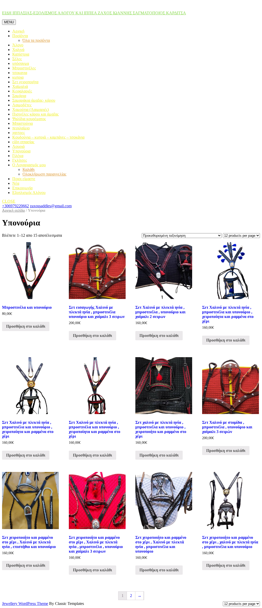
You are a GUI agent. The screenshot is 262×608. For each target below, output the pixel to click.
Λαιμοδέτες (21, 105)
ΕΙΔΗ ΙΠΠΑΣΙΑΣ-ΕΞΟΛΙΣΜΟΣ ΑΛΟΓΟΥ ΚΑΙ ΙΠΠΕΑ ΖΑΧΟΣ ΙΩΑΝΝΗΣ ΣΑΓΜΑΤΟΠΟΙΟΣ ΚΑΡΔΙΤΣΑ (94, 13)
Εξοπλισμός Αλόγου (29, 192)
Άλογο (17, 45)
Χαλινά (18, 49)
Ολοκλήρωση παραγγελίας (44, 174)
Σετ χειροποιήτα (25, 82)
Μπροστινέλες (24, 68)
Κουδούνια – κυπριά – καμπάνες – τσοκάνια (48, 137)
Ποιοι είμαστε (23, 179)
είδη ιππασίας (23, 142)
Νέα (15, 183)
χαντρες (18, 132)
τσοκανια (19, 72)
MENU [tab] (9, 22)
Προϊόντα (20, 36)
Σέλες (17, 59)
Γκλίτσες (19, 160)
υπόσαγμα (20, 63)
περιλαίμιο (21, 128)
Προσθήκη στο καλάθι (25, 326)
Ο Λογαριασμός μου (29, 165)
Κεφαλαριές (22, 91)
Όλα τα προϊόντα (36, 40)
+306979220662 (15, 206)
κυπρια (18, 77)
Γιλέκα (17, 155)
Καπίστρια (20, 54)
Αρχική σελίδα (13, 210)
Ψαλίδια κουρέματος (29, 119)
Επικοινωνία (22, 188)
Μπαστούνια (22, 123)
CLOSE (8, 201)
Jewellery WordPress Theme (25, 603)
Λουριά (18, 146)
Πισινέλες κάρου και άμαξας (35, 114)
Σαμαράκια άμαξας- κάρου (33, 100)
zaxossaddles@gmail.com (51, 206)
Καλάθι (29, 169)
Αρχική (18, 31)
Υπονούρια (21, 151)
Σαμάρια (19, 96)
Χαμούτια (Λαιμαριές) (30, 109)
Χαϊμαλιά (20, 86)
